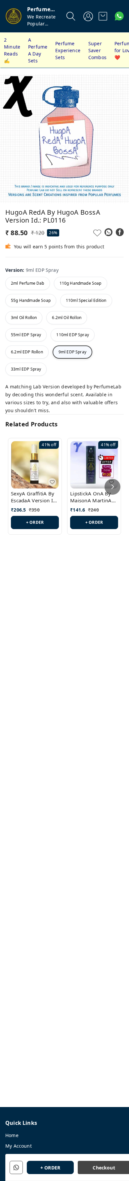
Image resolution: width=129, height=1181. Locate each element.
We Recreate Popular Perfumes (41, 24)
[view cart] (103, 16)
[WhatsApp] (108, 232)
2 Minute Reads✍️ (12, 50)
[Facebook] (120, 232)
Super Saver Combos (97, 50)
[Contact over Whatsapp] (119, 16)
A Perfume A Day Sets (37, 50)
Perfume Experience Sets (67, 50)
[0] (103, 16)
